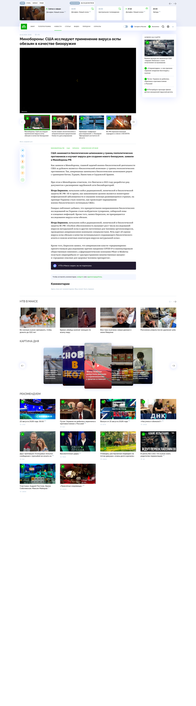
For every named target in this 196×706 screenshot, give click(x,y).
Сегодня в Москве (140, 26)
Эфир (32, 26)
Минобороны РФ (57, 148)
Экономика (155, 26)
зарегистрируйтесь (94, 277)
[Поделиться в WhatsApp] (22, 167)
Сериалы (97, 26)
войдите (80, 277)
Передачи (86, 26)
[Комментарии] (22, 180)
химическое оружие (89, 148)
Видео (76, 26)
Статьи (68, 26)
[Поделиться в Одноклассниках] (22, 161)
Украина (75, 148)
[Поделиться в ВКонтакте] (22, 156)
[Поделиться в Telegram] (22, 150)
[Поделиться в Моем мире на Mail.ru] (22, 173)
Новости (58, 26)
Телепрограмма (44, 26)
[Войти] (168, 26)
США (68, 148)
